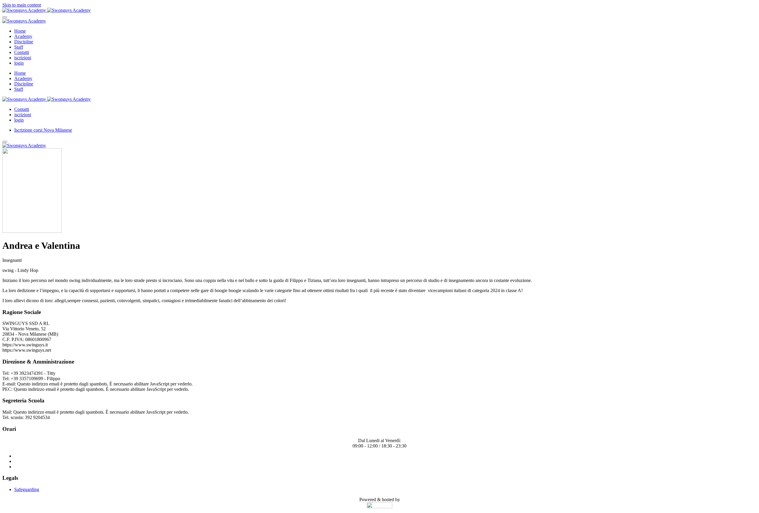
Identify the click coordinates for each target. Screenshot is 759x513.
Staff (18, 47)
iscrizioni (22, 57)
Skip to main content (21, 4)
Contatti (21, 52)
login (19, 63)
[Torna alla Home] (46, 10)
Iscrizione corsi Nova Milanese (43, 130)
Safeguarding (26, 489)
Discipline (23, 41)
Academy (23, 36)
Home (20, 31)
